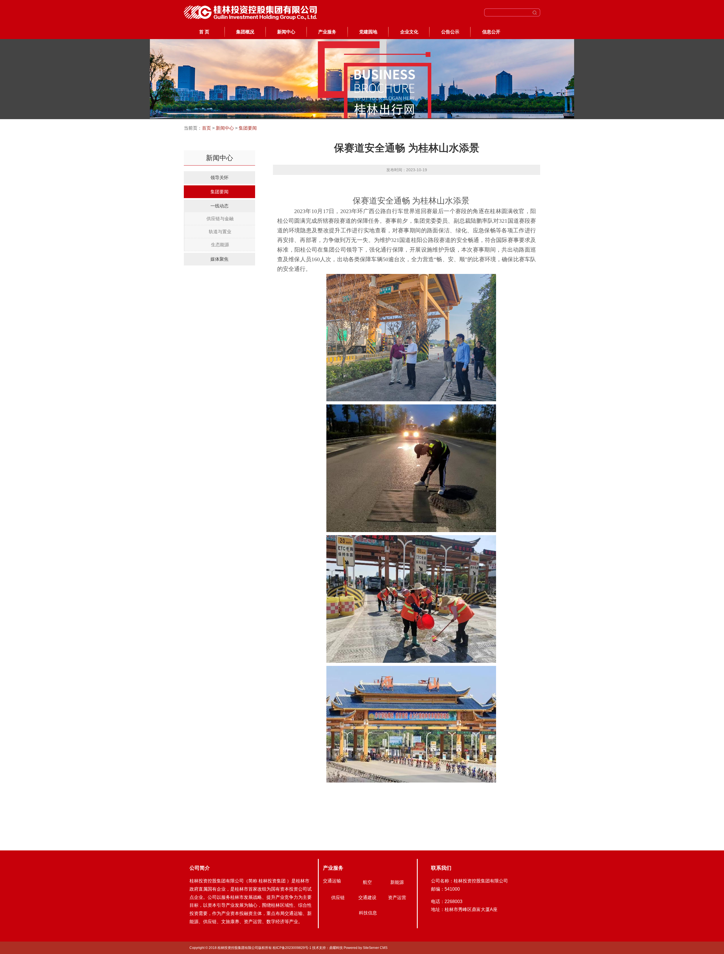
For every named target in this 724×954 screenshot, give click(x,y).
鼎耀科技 (336, 948)
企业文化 (409, 31)
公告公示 (450, 31)
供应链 (338, 897)
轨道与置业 (220, 231)
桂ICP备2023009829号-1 (292, 948)
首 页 (204, 31)
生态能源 (220, 244)
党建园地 (368, 31)
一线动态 (219, 205)
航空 (367, 882)
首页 (206, 128)
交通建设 (367, 897)
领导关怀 (219, 177)
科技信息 (368, 912)
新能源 (397, 882)
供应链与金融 (220, 218)
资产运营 (397, 897)
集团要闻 (248, 128)
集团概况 (245, 31)
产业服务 (327, 31)
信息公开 (491, 31)
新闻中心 (286, 31)
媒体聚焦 (219, 259)
